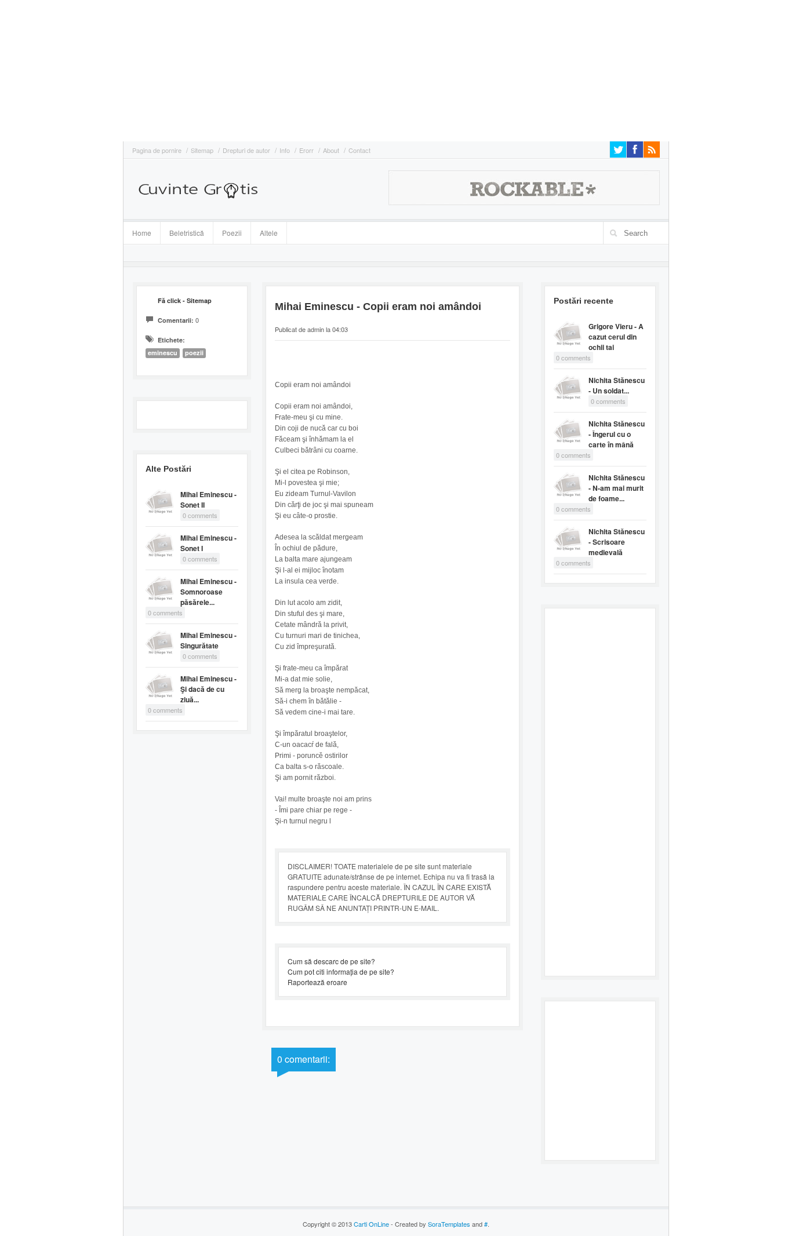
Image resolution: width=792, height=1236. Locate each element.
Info (284, 150)
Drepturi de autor (246, 150)
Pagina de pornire (156, 150)
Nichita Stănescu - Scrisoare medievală (616, 541)
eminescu (162, 352)
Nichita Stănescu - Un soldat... (616, 385)
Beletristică (182, 231)
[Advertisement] (35, 69)
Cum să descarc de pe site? (331, 961)
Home (141, 233)
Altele (269, 233)
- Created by (429, 1223)
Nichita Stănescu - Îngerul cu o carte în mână (616, 434)
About (331, 150)
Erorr (306, 150)
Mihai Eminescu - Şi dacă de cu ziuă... (208, 689)
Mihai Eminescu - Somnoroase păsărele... (208, 591)
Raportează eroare (317, 982)
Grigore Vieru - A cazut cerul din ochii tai (616, 336)
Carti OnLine (371, 1223)
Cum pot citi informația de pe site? (341, 971)
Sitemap (202, 150)
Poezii (232, 233)
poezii (194, 352)
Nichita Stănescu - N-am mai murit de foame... (616, 488)
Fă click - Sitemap (185, 300)
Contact (359, 150)
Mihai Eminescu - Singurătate (208, 640)
